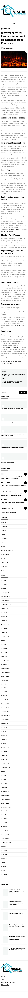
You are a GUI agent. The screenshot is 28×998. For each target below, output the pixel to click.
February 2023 (5, 704)
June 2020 (4, 819)
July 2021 (4, 775)
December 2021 (5, 755)
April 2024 (4, 656)
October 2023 (5, 676)
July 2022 (4, 727)
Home (3, 976)
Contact (3, 979)
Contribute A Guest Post (8, 982)
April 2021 (4, 787)
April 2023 (4, 696)
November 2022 (5, 715)
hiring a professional (14, 347)
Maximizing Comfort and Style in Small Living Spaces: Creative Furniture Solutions (17, 938)
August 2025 (4, 608)
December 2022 (5, 712)
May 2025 (4, 616)
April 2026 (4, 589)
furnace (8, 361)
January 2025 (5, 628)
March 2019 (4, 866)
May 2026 (4, 585)
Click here (17, 325)
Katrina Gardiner (8, 48)
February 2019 (5, 870)
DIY (2, 542)
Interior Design (5, 554)
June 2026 (4, 581)
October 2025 (5, 600)
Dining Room (4, 538)
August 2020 (4, 811)
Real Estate (4, 566)
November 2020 (5, 799)
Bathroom (4, 526)
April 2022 (4, 739)
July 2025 (4, 612)
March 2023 (4, 700)
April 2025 (4, 620)
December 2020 (5, 795)
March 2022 (4, 743)
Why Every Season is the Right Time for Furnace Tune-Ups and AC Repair (13, 434)
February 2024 (5, 660)
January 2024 (5, 664)
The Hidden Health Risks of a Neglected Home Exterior (16, 913)
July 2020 (4, 815)
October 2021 (5, 763)
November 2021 (5, 759)
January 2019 (5, 874)
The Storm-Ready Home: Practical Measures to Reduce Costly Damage (16, 903)
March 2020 (4, 831)
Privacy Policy (5, 985)
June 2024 (4, 648)
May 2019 (4, 858)
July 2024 (4, 644)
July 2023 (4, 684)
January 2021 (5, 791)
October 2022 (5, 720)
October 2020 (5, 803)
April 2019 (4, 862)
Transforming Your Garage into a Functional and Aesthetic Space (17, 925)
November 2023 (5, 672)
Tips (2, 570)
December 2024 (5, 632)
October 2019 (5, 839)
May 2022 (4, 735)
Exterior (3, 546)
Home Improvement (5, 28)
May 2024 (4, 652)
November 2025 (5, 596)
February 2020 (5, 835)
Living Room (4, 562)
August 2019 (4, 846)
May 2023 (4, 692)
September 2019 (6, 842)
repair (10, 363)
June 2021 (4, 779)
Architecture (4, 522)
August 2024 (4, 640)
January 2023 (5, 708)
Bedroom (3, 530)
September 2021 (6, 767)
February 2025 (5, 624)
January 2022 (5, 751)
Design (3, 534)
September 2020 (6, 807)
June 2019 (4, 854)
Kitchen (3, 558)
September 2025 (6, 604)
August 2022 (4, 723)
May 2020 (4, 823)
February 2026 (5, 593)
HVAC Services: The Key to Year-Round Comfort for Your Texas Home (13, 511)
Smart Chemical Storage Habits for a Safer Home (13, 422)
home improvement (16, 361)
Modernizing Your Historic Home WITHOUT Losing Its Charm (17, 948)
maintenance (5, 363)
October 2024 (5, 636)
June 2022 (4, 731)
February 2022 (5, 747)
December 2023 (5, 668)
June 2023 (4, 688)
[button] (14, 23)
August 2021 (4, 771)
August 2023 (4, 680)
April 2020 (4, 827)
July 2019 (4, 850)
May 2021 (4, 783)
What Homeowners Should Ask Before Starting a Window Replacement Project (13, 494)
